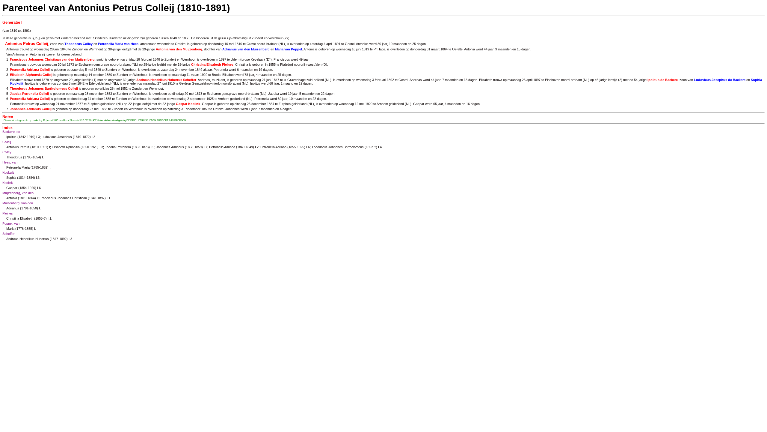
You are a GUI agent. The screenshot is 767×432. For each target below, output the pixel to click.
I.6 (308, 147)
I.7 (205, 147)
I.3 (38, 137)
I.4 (380, 147)
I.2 (257, 147)
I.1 (108, 198)
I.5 (152, 147)
